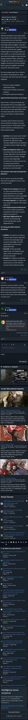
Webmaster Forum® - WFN (14, 321)
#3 (26, 313)
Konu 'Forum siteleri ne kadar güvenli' (14, 626)
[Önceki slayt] (2, 376)
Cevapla (25, 269)
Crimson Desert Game (8, 478)
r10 (17, 19)
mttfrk (4, 19)
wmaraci (4, 23)
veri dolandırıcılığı (6, 21)
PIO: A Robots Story (7, 444)
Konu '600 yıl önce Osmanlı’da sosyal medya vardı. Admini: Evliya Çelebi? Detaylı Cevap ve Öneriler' (14, 592)
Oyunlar (2, 408)
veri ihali (13, 21)
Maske (5, 505)
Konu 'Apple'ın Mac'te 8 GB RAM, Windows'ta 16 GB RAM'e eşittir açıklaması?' (12, 668)
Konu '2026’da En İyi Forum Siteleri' (13, 577)
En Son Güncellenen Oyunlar (12, 389)
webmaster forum (20, 21)
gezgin (5, 511)
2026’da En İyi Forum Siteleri (13, 510)
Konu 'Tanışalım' (7, 583)
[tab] (12, 383)
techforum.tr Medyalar (10, 367)
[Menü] (1, 4)
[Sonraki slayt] (25, 376)
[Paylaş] (25, 33)
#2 (26, 282)
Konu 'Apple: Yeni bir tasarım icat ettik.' (14, 619)
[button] (2, 345)
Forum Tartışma (10, 505)
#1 (26, 33)
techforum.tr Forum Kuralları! (13, 526)
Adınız (2, 354)
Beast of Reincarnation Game (10, 410)
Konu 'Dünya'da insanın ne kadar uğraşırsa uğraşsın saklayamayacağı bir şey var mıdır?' (14, 611)
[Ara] (22, 5)
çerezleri (7, 698)
